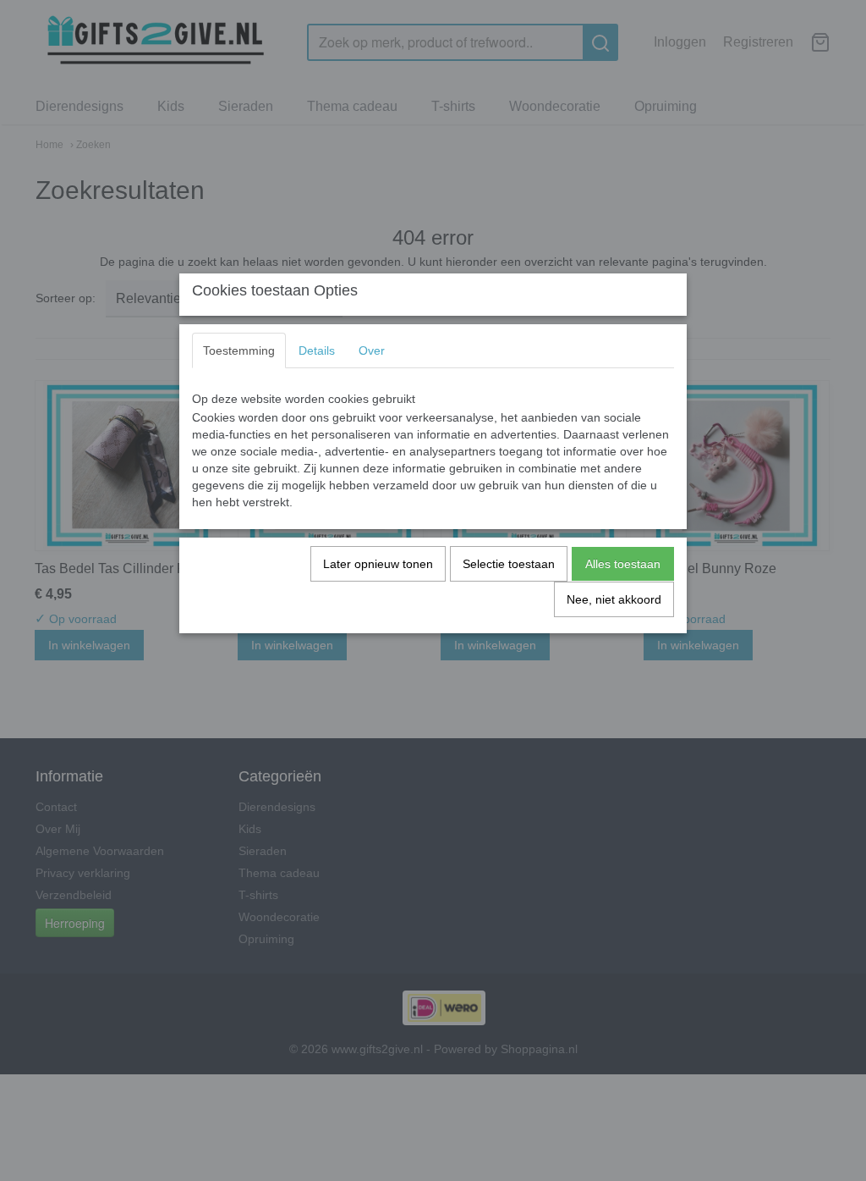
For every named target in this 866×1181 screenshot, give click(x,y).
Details (317, 350)
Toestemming (239, 350)
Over (372, 350)
